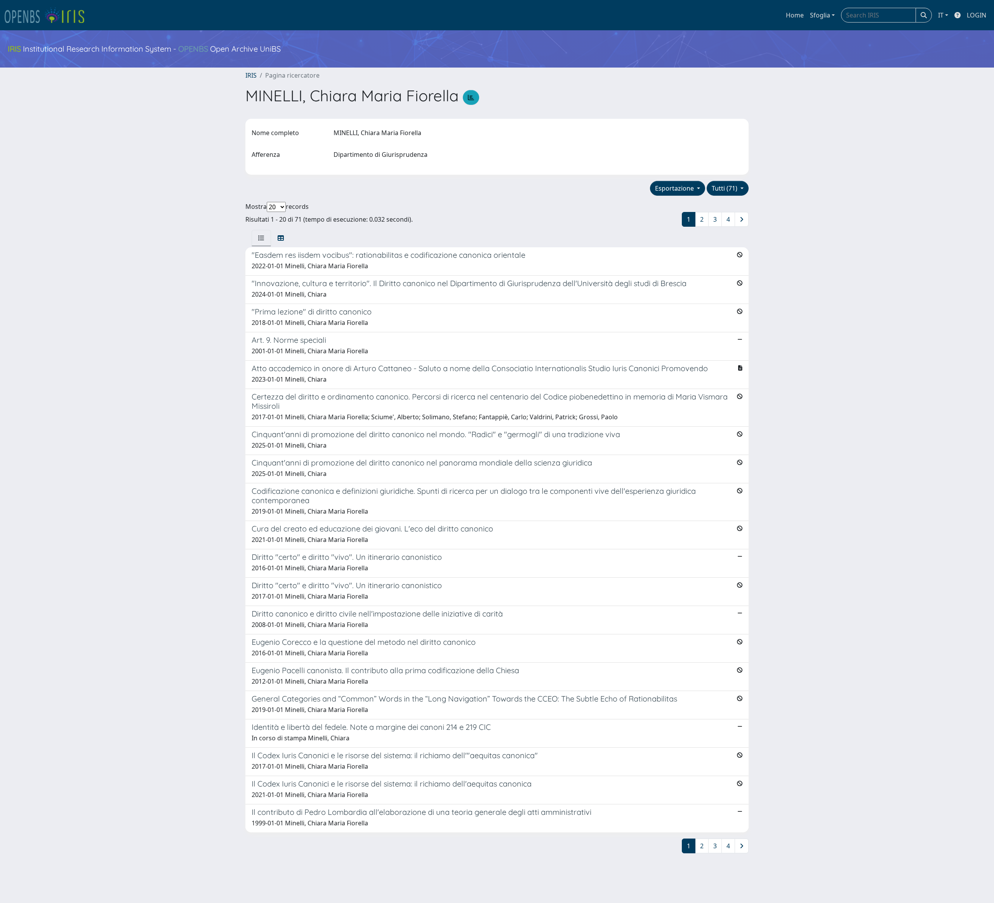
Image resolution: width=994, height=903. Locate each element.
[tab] (261, 238)
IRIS (251, 75)
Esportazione (675, 188)
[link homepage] (48, 15)
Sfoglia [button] (820, 15)
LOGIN (976, 15)
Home (795, 15)
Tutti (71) (725, 188)
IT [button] (941, 15)
